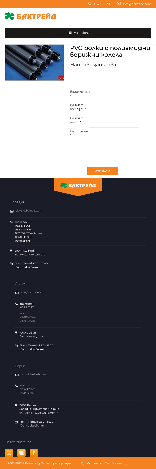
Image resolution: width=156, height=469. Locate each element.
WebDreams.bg (115, 463)
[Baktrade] (30, 14)
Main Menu (82, 33)
